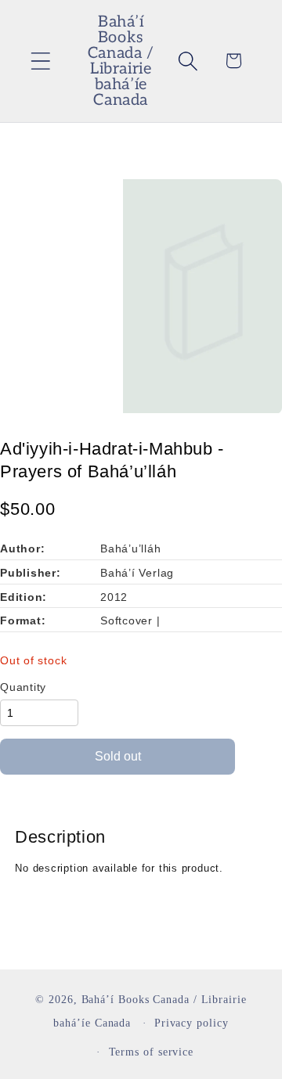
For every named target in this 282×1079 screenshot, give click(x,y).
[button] (40, 60)
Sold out (118, 756)
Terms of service (151, 1051)
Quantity (23, 687)
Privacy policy (191, 1022)
